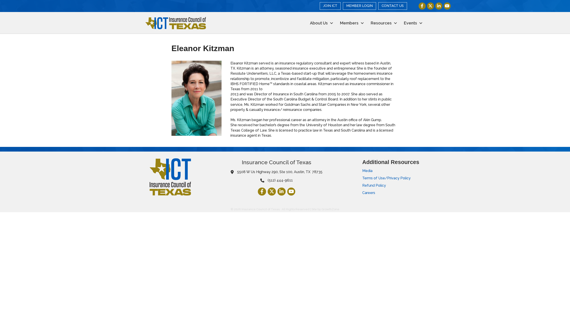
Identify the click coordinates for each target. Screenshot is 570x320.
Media (367, 171)
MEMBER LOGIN (359, 6)
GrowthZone (330, 209)
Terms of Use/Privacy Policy (386, 178)
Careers (368, 193)
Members (349, 23)
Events (410, 23)
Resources (381, 23)
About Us (319, 23)
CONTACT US (393, 6)
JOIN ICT (330, 6)
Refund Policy (374, 185)
